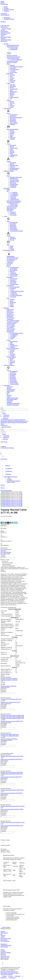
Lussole (2, 687)
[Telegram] (17, 523)
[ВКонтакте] (1, 523)
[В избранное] (1, 518)
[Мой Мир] (6, 523)
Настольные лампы (6, 938)
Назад (9, 478)
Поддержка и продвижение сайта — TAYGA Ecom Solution (10, 973)
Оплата (6, 6)
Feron (2, 760)
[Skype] (14, 523)
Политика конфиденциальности (9, 971)
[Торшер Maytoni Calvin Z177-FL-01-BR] (11, 500)
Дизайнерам (7, 17)
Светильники (4, 932)
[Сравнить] (1, 519)
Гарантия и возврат (9, 9)
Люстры (3, 931)
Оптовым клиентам (9, 19)
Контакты (6, 11)
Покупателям (4, 946)
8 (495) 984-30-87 (5, 25)
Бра (1, 934)
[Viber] (10, 523)
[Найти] (4, 411)
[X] (8, 523)
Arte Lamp (3, 722)
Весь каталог (4, 939)
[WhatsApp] (12, 523)
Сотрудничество (5, 941)
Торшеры (3, 935)
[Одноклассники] (4, 523)
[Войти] (1, 451)
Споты (2, 937)
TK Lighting (4, 740)
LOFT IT (3, 703)
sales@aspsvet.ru (5, 958)
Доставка (6, 8)
